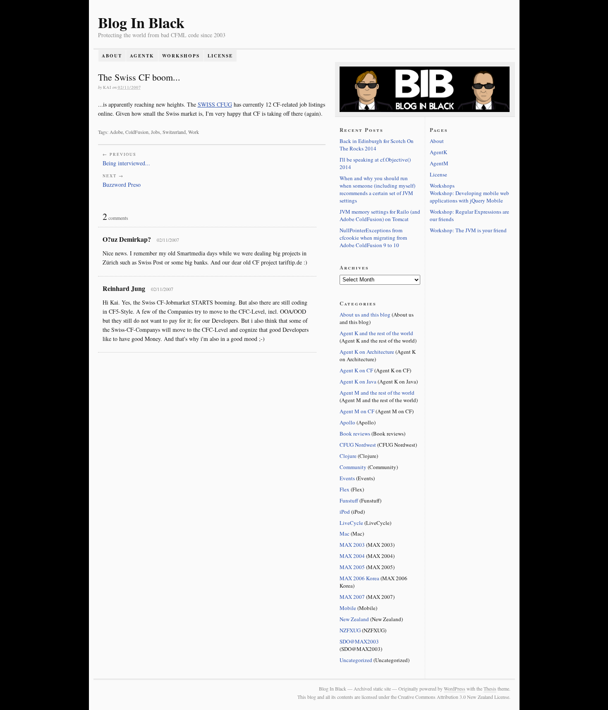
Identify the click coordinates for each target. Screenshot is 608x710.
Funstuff (349, 500)
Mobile (348, 608)
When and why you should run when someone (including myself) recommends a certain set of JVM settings (377, 189)
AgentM (439, 163)
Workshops (181, 55)
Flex (344, 489)
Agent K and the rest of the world (376, 333)
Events (347, 478)
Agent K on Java (358, 381)
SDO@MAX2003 (359, 641)
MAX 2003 (352, 544)
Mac (344, 533)
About (112, 55)
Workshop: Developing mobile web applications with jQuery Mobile (469, 196)
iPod (345, 511)
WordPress (454, 688)
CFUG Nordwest (358, 444)
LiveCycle (351, 523)
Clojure (348, 456)
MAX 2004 (352, 556)
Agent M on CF (357, 411)
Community (353, 467)
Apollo (347, 422)
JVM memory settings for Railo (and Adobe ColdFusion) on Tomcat (380, 215)
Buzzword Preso (122, 184)
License (220, 55)
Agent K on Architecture (367, 351)
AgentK (142, 55)
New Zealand (354, 619)
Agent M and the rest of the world (377, 392)
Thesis (490, 688)
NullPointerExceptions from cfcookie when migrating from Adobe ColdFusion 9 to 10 (373, 237)
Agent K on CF (356, 370)
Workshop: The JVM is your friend (468, 230)
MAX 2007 (352, 596)
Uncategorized (356, 660)
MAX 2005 (352, 567)
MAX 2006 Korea (359, 578)
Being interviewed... (126, 163)
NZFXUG (350, 630)
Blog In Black (141, 22)
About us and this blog (365, 314)
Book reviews (355, 433)
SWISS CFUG (215, 104)
